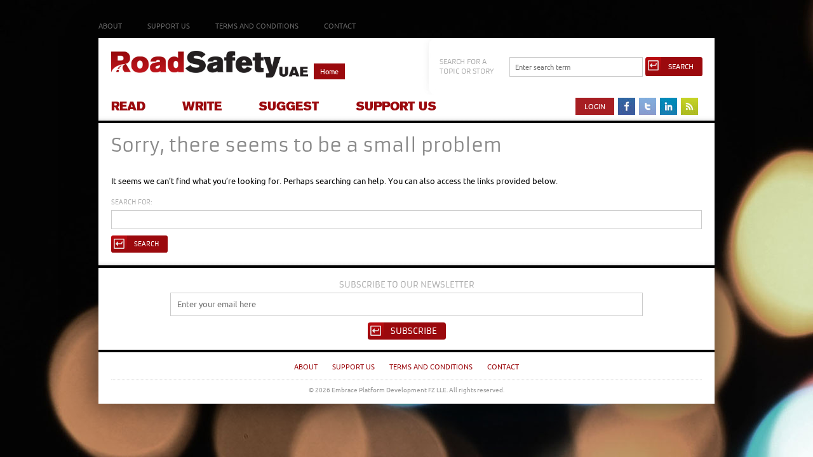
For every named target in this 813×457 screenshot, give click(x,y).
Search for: (131, 202)
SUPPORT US (396, 106)
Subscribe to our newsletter (406, 284)
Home (329, 71)
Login (594, 106)
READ (128, 106)
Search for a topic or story (467, 66)
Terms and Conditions (257, 26)
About (110, 26)
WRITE (202, 106)
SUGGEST (289, 106)
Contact (340, 26)
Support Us (168, 26)
